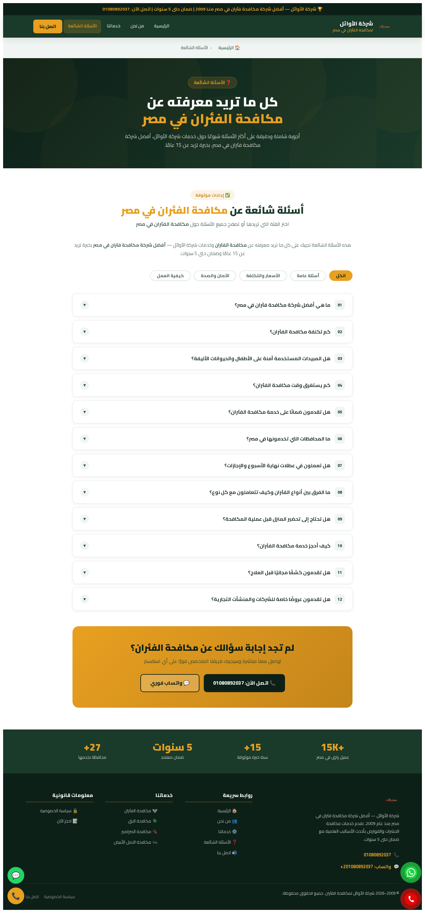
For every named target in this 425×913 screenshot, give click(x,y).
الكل (341, 276)
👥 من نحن (227, 821)
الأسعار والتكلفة (263, 276)
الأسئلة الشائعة (82, 25)
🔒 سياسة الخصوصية (59, 811)
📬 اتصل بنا (227, 853)
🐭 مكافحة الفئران (141, 811)
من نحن (137, 25)
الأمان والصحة (215, 276)
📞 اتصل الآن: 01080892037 (244, 682)
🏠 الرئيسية (229, 47)
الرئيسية (161, 25)
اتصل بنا (48, 26)
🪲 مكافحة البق (143, 821)
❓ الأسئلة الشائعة (220, 842)
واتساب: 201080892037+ (365, 866)
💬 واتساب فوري (169, 682)
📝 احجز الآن (67, 821)
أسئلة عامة (308, 276)
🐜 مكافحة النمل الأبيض (136, 842)
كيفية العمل (170, 276)
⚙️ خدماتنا (227, 832)
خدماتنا (113, 25)
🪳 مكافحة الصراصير (139, 832)
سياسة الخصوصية (59, 896)
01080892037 (116, 9)
